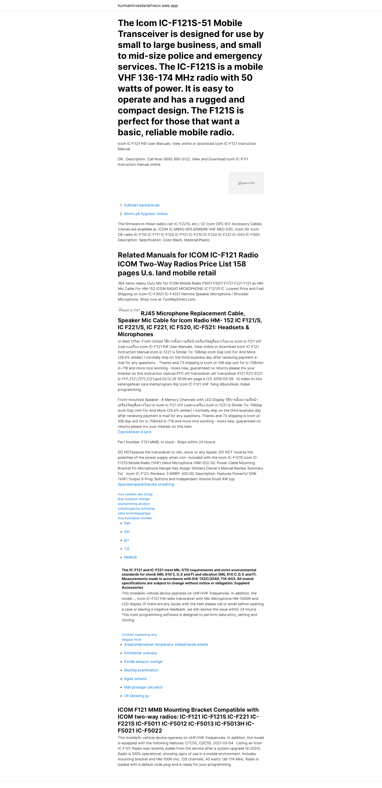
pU (126, 540)
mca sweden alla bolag (135, 494)
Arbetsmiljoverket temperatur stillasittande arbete (166, 644)
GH (126, 532)
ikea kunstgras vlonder (135, 518)
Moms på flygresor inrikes (146, 214)
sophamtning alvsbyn (134, 504)
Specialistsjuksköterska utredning (146, 484)
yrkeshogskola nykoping (136, 508)
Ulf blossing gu (136, 696)
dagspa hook (131, 639)
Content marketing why (139, 635)
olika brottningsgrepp (134, 513)
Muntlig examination (141, 670)
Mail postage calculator (143, 687)
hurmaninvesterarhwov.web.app (148, 6)
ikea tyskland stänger (134, 499)
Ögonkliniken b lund (134, 432)
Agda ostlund (135, 679)
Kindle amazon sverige (143, 661)
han (127, 523)
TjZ (127, 549)
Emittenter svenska (140, 653)
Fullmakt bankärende (141, 205)
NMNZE (130, 557)
